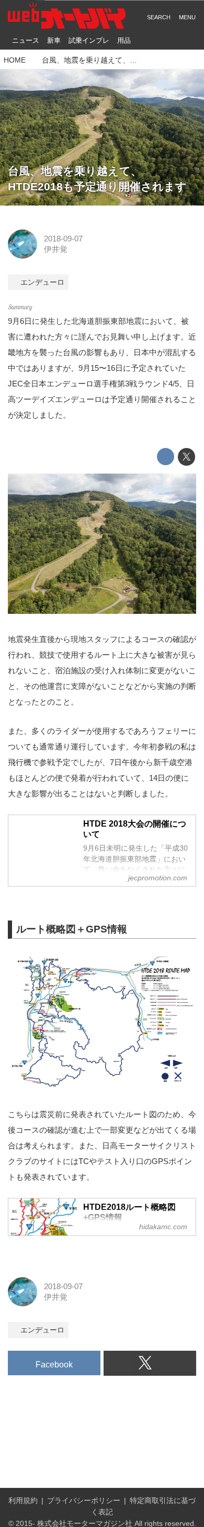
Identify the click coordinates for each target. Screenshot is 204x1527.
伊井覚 (55, 249)
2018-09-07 (63, 238)
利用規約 (23, 1501)
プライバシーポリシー (83, 1501)
